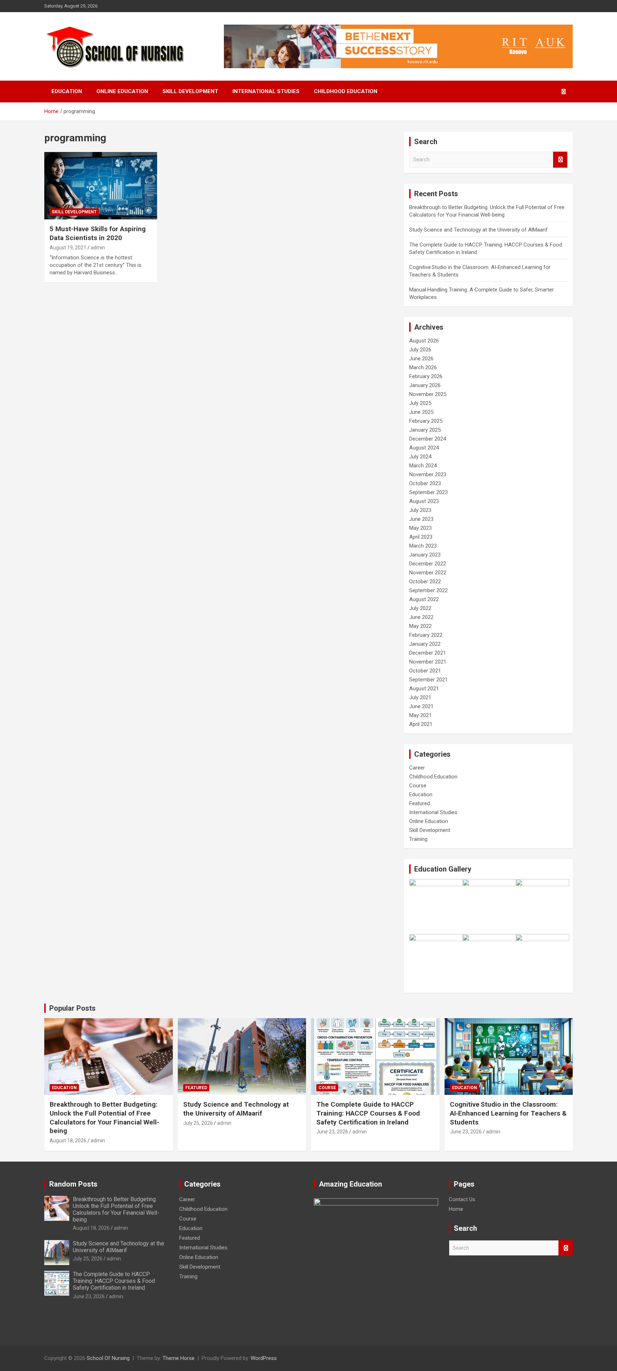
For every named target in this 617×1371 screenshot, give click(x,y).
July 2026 (420, 349)
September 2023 (428, 492)
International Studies (266, 91)
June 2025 (421, 412)
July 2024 (420, 456)
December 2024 (427, 439)
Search (560, 160)
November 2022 (427, 572)
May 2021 (420, 715)
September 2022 (428, 590)
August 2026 (424, 340)
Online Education (122, 91)
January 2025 (425, 430)
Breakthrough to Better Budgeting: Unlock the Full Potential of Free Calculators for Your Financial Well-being (104, 1117)
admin (98, 247)
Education (66, 91)
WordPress (264, 1358)
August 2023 (424, 501)
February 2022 (425, 635)
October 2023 (425, 483)
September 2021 (428, 679)
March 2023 (423, 546)
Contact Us (462, 1199)
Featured (419, 803)
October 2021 (425, 670)
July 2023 (420, 510)
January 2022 (425, 644)
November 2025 (427, 394)
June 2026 (421, 358)
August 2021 (424, 688)
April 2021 (420, 724)
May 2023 (420, 528)
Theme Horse (178, 1358)
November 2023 (427, 474)
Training (418, 839)
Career (417, 768)
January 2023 (425, 555)
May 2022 (420, 626)
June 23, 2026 (332, 1131)
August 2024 (424, 448)
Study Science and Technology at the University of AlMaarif (478, 230)
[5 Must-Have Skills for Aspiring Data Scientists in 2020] (100, 186)
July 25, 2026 (198, 1123)
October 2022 (425, 581)
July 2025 (420, 403)
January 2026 (425, 385)
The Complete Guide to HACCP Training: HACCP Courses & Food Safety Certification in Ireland (368, 1113)
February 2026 (425, 376)
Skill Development (190, 91)
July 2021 (420, 697)
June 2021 (421, 706)
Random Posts (73, 1184)
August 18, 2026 (68, 1140)
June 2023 (421, 519)
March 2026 (423, 367)
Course (417, 785)
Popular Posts (72, 1008)
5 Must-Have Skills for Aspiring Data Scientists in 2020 (98, 233)
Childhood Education (345, 91)
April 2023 (420, 537)
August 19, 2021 (68, 247)
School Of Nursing (108, 1358)
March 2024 (423, 465)
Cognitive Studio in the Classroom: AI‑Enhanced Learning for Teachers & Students (508, 1113)
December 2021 (427, 653)
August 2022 (424, 599)
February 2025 (425, 421)
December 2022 (427, 563)
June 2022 (421, 617)
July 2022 (420, 608)
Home (456, 1209)
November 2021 (427, 662)
